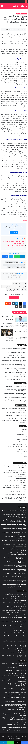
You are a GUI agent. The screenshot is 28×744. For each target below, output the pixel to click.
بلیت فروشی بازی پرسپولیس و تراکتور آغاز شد (21, 338)
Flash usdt (24, 431)
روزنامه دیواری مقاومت (21, 638)
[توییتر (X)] (20, 303)
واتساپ (17, 256)
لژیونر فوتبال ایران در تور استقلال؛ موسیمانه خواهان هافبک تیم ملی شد (7, 325)
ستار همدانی (6, 286)
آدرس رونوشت (14, 297)
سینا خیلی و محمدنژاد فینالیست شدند (18, 596)
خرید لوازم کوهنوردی (22, 449)
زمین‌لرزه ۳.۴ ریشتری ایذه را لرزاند (18, 652)
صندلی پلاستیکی (23, 453)
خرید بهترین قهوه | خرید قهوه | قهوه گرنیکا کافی (17, 446)
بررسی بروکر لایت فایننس (21, 439)
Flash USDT (24, 429)
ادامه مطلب (14, 232)
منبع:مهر (25, 220)
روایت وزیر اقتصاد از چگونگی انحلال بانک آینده (16, 612)
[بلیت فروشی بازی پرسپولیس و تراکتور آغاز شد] (21, 332)
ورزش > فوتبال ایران (21, 13)
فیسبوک (5, 256)
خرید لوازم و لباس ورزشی (21, 451)
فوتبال (23, 290)
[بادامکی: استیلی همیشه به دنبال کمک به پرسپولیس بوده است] (21, 318)
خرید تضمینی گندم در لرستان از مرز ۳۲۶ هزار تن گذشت (13, 610)
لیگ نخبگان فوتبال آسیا (12, 290)
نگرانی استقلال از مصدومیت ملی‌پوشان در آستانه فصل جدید (8, 338)
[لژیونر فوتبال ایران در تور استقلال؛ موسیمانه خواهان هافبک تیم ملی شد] (7, 318)
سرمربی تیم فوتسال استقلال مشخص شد (14, 245)
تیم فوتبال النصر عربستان (18, 286)
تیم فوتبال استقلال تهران (19, 283)
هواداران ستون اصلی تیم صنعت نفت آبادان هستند (15, 594)
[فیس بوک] (24, 303)
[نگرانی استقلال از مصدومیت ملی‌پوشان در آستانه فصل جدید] (7, 332)
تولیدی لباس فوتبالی (23, 441)
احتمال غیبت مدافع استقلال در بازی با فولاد (14, 247)
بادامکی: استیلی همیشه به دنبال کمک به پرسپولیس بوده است (21, 325)
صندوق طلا (24, 456)
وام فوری (25, 458)
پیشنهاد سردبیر (21, 591)
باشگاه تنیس (24, 436)
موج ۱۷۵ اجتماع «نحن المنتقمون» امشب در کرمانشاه (14, 632)
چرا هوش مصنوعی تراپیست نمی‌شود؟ (17, 614)
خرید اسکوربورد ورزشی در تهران (20, 444)
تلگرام (23, 256)
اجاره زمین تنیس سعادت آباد (21, 434)
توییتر (11, 256)
